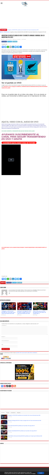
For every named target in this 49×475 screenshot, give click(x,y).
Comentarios (13, 412)
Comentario (4, 325)
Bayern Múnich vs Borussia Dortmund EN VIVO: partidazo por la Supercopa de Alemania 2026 (25, 435)
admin (4, 39)
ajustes (34, 473)
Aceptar (40, 473)
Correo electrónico (5, 340)
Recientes (3, 412)
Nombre (3, 336)
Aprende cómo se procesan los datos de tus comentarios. (26, 352)
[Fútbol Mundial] (24, 4)
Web (2, 344)
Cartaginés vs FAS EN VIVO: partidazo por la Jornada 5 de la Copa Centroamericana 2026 (23, 29)
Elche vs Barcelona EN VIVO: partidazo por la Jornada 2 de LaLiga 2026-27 (39, 312)
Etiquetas (18, 412)
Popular (7, 412)
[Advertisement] (24, 17)
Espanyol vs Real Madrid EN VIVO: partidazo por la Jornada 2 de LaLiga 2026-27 (22, 430)
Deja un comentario (17, 39)
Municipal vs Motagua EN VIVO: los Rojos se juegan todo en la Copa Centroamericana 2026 (24, 312)
